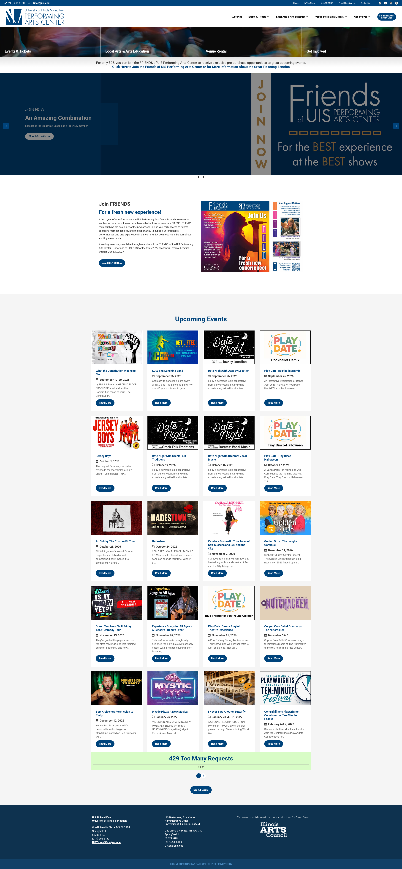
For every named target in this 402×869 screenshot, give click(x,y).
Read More (105, 402)
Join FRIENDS (327, 3)
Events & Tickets (257, 16)
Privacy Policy (225, 864)
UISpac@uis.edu (174, 845)
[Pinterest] (396, 3)
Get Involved (360, 16)
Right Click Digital (179, 864)
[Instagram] (391, 3)
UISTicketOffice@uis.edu (106, 842)
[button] (6, 126)
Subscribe (236, 16)
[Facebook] (380, 3)
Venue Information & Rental (329, 16)
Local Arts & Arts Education (290, 16)
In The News (309, 3)
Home (296, 3)
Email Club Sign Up (347, 3)
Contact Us (365, 3)
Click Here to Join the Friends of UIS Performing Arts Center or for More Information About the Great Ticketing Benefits (201, 67)
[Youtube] (385, 3)
